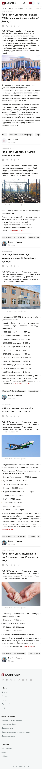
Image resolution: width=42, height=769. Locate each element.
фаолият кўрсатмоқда (24, 384)
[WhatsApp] (7, 26)
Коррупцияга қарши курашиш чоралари (16, 732)
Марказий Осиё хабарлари (21, 135)
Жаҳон (4, 708)
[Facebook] (14, 26)
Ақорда (21, 8)
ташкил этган (17, 230)
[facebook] (15, 680)
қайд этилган (28, 646)
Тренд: (4, 8)
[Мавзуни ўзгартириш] (32, 3)
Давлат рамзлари (8, 728)
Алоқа (4, 752)
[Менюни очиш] (38, 3)
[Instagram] (3, 26)
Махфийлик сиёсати (9, 724)
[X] (18, 26)
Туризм (32, 537)
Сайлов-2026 (12, 8)
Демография (34, 653)
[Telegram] (10, 26)
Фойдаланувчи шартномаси (12, 720)
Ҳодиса (36, 8)
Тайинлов (28, 8)
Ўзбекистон (34, 237)
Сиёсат (4, 696)
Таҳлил (4, 700)
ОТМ (4, 135)
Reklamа (5, 756)
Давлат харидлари (8, 736)
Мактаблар (33, 391)
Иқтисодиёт (6, 704)
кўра (25, 168)
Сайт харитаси (7, 748)
